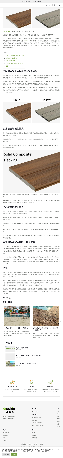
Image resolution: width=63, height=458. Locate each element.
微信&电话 (34, 420)
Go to (12, 387)
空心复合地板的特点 (11, 61)
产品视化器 (34, 438)
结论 (7, 66)
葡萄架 (58, 426)
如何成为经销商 (37, 1)
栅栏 (58, 416)
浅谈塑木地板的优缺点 (22, 348)
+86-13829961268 (37, 423)
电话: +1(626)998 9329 (38, 425)
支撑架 (58, 419)
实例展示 (34, 435)
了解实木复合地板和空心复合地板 (15, 55)
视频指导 (5, 435)
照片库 (33, 433)
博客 (9, 31)
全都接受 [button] (14, 454)
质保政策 (5, 440)
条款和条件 (23, 446)
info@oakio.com (36, 418)
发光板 (58, 421)
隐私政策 (40, 446)
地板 (58, 411)
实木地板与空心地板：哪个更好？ (15, 63)
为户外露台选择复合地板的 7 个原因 (26, 363)
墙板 (58, 414)
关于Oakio (34, 411)
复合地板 (26, 41)
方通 (58, 424)
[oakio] (54, 5)
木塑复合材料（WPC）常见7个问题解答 (16, 328)
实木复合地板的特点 (11, 58)
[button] (3, 322)
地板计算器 (6, 433)
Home (5, 31)
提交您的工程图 (26, 1)
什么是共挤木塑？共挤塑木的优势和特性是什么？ (29, 355)
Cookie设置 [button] (6, 454)
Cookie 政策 (32, 446)
